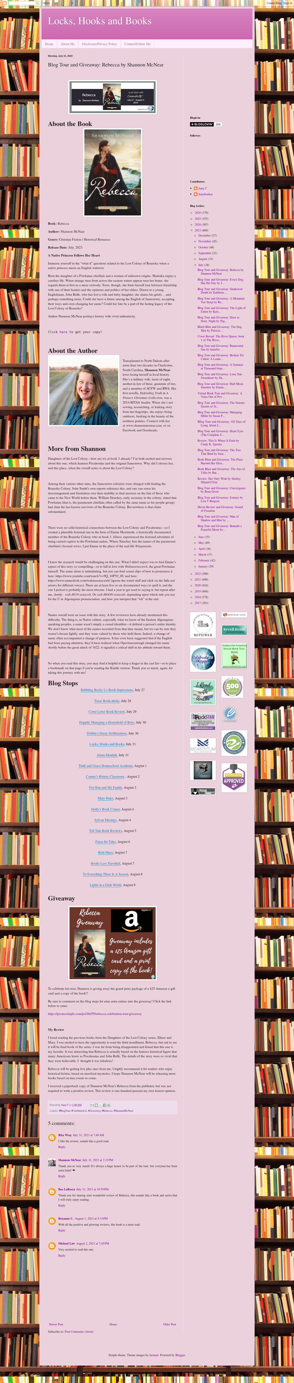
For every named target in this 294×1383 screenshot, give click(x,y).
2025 (198, 219)
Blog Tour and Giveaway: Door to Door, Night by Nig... (218, 319)
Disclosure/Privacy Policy (99, 43)
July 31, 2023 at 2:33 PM (97, 1160)
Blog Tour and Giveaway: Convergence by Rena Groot (222, 490)
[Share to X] (100, 1105)
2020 (198, 585)
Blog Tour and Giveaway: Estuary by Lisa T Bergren (220, 499)
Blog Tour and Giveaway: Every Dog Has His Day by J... (220, 281)
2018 (198, 597)
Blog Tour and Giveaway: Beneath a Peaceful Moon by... (220, 528)
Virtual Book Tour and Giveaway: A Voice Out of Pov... (220, 395)
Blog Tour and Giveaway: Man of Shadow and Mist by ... (218, 518)
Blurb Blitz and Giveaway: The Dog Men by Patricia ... (220, 328)
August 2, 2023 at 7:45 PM (92, 1243)
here (63, 332)
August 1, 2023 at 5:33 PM (91, 1218)
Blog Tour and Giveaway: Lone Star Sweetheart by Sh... (220, 376)
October (203, 247)
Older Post (169, 1324)
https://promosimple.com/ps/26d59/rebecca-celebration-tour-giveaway (95, 1013)
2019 (198, 591)
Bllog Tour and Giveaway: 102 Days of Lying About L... (222, 423)
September (205, 253)
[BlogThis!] (96, 1105)
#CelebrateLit (79, 1111)
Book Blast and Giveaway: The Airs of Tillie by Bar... (221, 471)
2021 (198, 579)
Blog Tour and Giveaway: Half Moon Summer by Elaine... (220, 385)
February (204, 560)
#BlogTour (64, 1111)
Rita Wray (65, 1135)
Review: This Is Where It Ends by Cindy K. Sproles (218, 442)
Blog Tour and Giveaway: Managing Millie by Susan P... (220, 414)
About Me (68, 43)
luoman (153, 1355)
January (203, 566)
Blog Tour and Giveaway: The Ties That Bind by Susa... (219, 452)
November (205, 241)
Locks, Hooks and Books (100, 20)
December (205, 235)
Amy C (202, 188)
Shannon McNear (69, 1160)
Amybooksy (205, 194)
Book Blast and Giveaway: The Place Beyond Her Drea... (220, 461)
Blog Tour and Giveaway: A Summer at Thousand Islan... (220, 366)
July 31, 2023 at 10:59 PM (92, 1189)
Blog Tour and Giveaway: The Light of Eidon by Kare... (222, 309)
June (201, 537)
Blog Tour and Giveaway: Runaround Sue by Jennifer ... (220, 347)
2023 (198, 230)
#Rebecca (107, 1111)
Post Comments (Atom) (79, 1331)
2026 (198, 213)
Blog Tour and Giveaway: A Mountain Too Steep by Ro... (221, 300)
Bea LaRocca (66, 1189)
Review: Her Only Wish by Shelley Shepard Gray (219, 480)
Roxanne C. (66, 1218)
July (201, 265)
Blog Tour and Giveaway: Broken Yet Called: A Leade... (221, 357)
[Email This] (92, 1105)
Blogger (180, 1355)
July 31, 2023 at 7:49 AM (88, 1135)
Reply (61, 1147)
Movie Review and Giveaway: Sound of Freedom (220, 509)
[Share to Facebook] (104, 1105)
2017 (198, 603)
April (202, 549)
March (202, 554)
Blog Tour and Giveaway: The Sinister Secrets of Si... (221, 404)
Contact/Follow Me (137, 43)
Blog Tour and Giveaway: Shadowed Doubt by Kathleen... (220, 291)
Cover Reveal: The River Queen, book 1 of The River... (221, 338)
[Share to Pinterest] (109, 1105)
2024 (198, 224)
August (203, 259)
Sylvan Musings (105, 820)
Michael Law (66, 1243)
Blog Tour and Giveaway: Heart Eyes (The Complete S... (220, 433)
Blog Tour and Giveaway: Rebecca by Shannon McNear (221, 271)
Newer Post (56, 1324)
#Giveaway (94, 1111)
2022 (198, 574)
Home (49, 43)
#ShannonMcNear (123, 1111)
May (201, 543)
